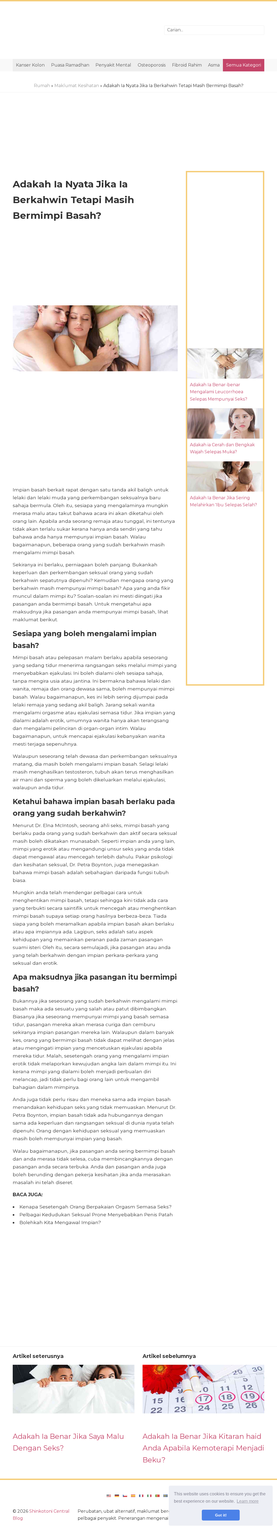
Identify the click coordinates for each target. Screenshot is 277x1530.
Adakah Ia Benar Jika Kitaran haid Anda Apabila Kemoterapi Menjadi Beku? (203, 1448)
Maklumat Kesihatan (76, 85)
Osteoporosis (152, 65)
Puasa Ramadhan (70, 65)
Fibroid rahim (187, 65)
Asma (214, 65)
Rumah (42, 85)
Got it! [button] (221, 1515)
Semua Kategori (243, 65)
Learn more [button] (248, 1501)
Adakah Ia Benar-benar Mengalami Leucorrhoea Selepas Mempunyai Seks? (218, 392)
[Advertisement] (84, 30)
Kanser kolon (30, 65)
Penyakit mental (113, 65)
